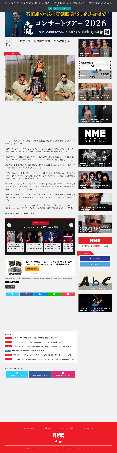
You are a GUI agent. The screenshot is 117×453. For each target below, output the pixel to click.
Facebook (95, 258)
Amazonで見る (32, 268)
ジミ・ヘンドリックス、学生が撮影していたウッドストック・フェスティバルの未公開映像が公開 (43, 359)
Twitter (96, 264)
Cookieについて (88, 428)
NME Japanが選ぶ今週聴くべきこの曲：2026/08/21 (28, 351)
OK (50, 9)
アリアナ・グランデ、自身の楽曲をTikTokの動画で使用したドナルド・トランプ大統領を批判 (42, 346)
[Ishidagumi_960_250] (58, 23)
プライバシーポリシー (68, 428)
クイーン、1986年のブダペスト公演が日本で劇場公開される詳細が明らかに (36, 338)
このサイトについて (29, 428)
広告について (48, 428)
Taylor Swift (10, 287)
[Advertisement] (40, 122)
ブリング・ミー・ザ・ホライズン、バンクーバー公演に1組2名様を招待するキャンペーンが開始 (42, 355)
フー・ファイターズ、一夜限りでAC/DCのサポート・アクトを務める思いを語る (38, 342)
